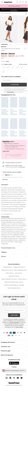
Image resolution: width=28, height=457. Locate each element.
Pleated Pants (7, 267)
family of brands (14, 322)
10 (7, 67)
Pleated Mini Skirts (7, 270)
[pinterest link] (10, 378)
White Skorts (22, 279)
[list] (14, 6)
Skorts (2, 13)
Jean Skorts (18, 273)
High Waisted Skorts (14, 288)
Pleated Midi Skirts (19, 267)
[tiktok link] (21, 378)
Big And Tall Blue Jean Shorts (14, 282)
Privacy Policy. (19, 327)
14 (16, 67)
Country (14, 367)
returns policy (22, 166)
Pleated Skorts (8, 13)
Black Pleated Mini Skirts (9, 279)
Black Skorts (10, 273)
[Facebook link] (14, 378)
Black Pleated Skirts (20, 270)
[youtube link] (18, 378)
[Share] (26, 13)
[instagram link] (6, 378)
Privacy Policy (10, 92)
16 (21, 67)
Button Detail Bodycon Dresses (14, 285)
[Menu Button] (2, 2)
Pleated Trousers (14, 276)
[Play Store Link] (14, 363)
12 (12, 67)
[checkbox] (2, 90)
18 (3, 72)
